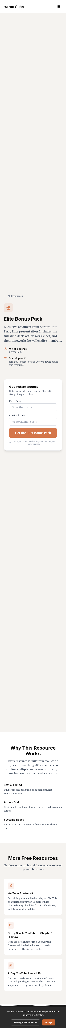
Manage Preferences (25, 1022)
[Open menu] (59, 6)
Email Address (17, 415)
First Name (15, 401)
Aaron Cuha (14, 6)
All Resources (15, 296)
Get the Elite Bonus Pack (33, 433)
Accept (49, 1022)
